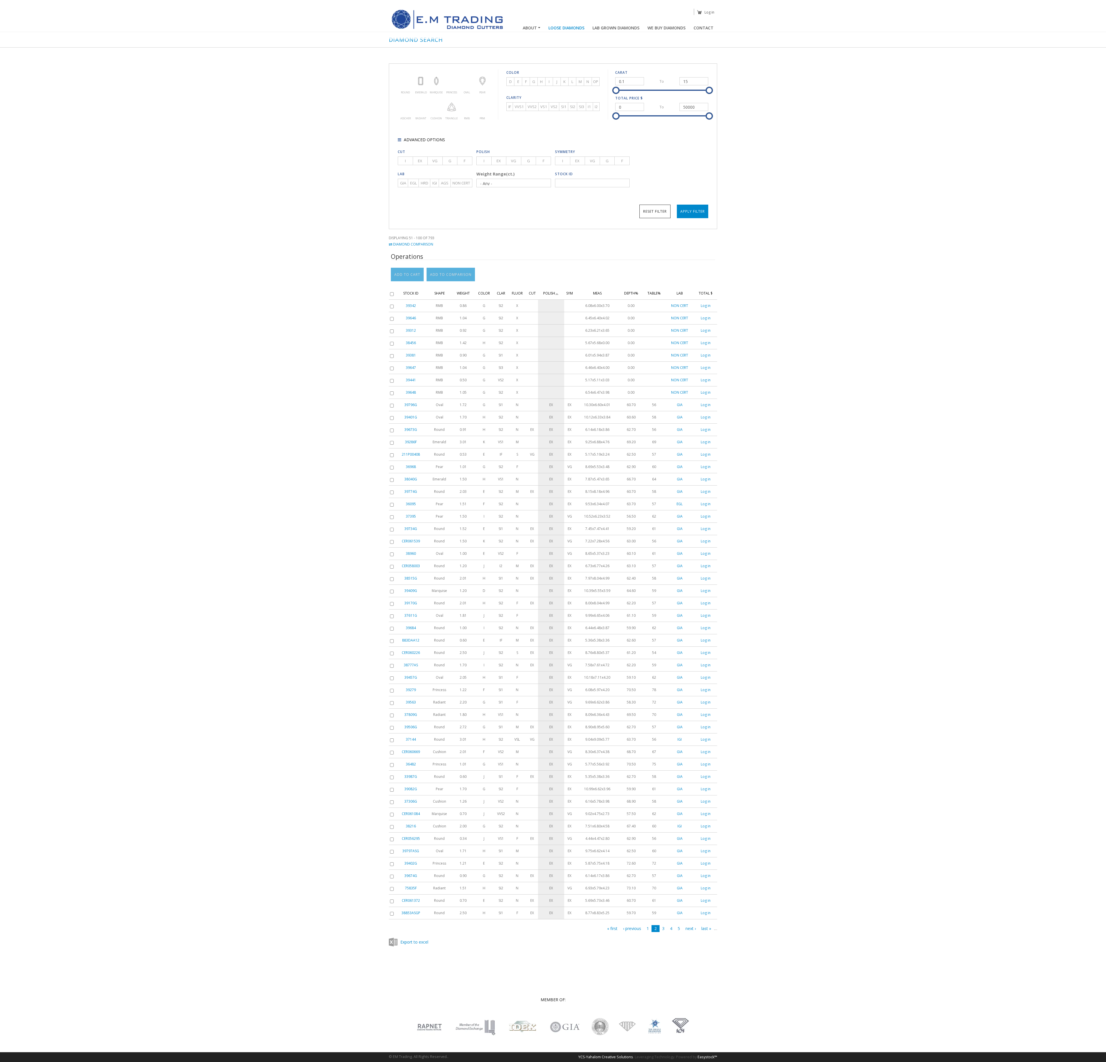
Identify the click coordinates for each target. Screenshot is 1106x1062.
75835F (411, 888)
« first (612, 928)
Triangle (451, 107)
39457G (410, 677)
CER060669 (411, 751)
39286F (411, 441)
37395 (411, 516)
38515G (410, 578)
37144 (411, 739)
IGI (434, 183)
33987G (410, 776)
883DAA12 (410, 640)
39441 (411, 380)
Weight (463, 293)
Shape (439, 293)
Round (405, 81)
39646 (411, 318)
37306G (410, 801)
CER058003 (411, 565)
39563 (411, 702)
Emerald (420, 81)
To (662, 81)
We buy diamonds (666, 28)
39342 (411, 305)
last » (706, 928)
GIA (403, 183)
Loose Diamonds (566, 28)
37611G (410, 615)
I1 (589, 106)
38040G (410, 479)
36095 (411, 503)
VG (435, 160)
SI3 (581, 106)
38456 (411, 342)
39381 (411, 355)
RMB (466, 107)
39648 (411, 392)
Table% (654, 293)
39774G (410, 491)
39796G (410, 404)
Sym (569, 293)
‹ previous (632, 928)
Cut (401, 151)
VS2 (554, 106)
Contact (703, 28)
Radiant (420, 107)
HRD (424, 183)
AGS (444, 183)
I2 (596, 106)
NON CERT (461, 183)
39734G (410, 528)
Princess (451, 81)
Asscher (405, 107)
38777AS (411, 665)
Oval (466, 81)
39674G (410, 875)
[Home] (448, 19)
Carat (621, 72)
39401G (410, 417)
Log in (709, 12)
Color (512, 72)
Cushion (436, 107)
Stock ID (564, 173)
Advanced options (424, 139)
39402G (410, 863)
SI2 (572, 106)
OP (595, 81)
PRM (482, 107)
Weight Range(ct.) (495, 174)
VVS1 (519, 106)
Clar (501, 293)
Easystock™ (707, 1057)
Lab (401, 173)
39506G (410, 727)
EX (420, 160)
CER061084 (411, 813)
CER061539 (411, 541)
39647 (411, 367)
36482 (411, 764)
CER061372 (411, 900)
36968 (411, 466)
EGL (413, 183)
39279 (411, 689)
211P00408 (411, 454)
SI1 (563, 106)
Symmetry (565, 151)
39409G (410, 590)
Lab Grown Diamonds (615, 28)
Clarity (514, 97)
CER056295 (411, 838)
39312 (411, 330)
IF (509, 106)
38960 (411, 553)
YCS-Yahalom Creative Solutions (605, 1057)
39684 (411, 627)
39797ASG (410, 850)
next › (690, 928)
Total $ (706, 293)
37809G (410, 714)
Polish (483, 151)
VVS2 (532, 106)
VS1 (543, 106)
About (530, 28)
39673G (410, 429)
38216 (411, 826)
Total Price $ (629, 98)
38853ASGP (411, 912)
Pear (482, 81)
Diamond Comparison (412, 244)
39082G (410, 788)
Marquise (436, 81)
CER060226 (411, 652)
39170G (410, 603)
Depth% (631, 293)
